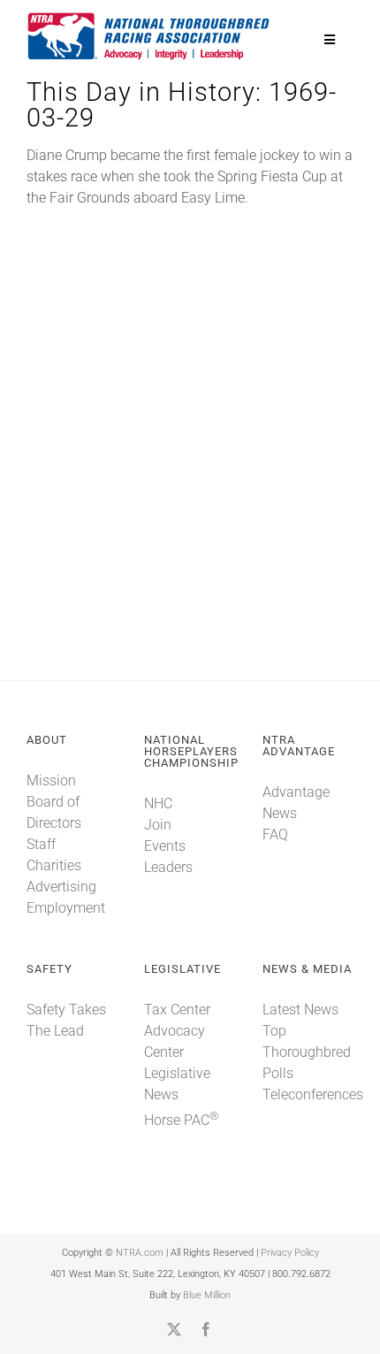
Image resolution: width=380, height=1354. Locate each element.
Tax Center (177, 1009)
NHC (158, 803)
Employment (66, 907)
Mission (51, 780)
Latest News (300, 1009)
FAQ (275, 834)
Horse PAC (181, 1120)
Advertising (61, 886)
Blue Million (207, 1295)
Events (165, 846)
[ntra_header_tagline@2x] (149, 17)
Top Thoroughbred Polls (306, 1052)
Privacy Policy (290, 1252)
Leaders (168, 867)
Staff (41, 844)
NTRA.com (139, 1252)
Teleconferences (312, 1094)
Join (157, 824)
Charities (54, 865)
